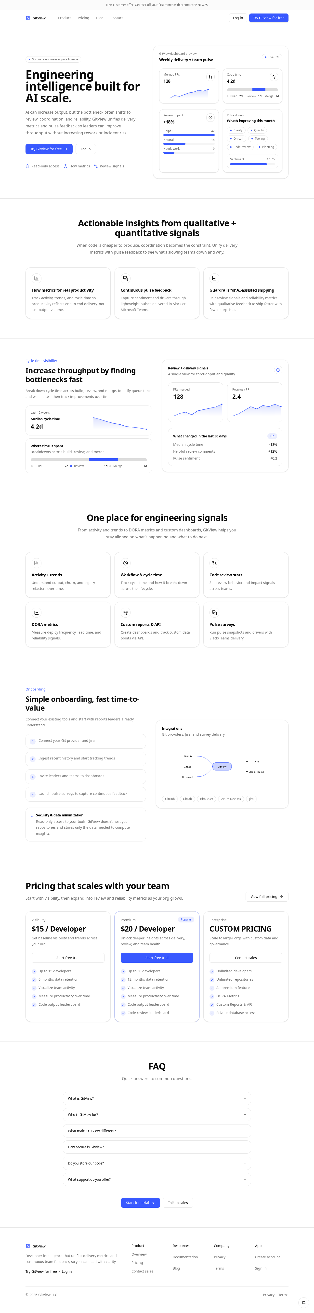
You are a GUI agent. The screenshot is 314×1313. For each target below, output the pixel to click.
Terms (219, 1268)
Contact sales (246, 957)
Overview (139, 1254)
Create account (267, 1257)
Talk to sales (178, 1202)
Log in (238, 17)
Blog (100, 17)
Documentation (185, 1257)
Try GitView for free (269, 17)
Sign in (261, 1268)
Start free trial (67, 957)
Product (64, 17)
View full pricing (264, 896)
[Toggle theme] (303, 1302)
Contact (116, 17)
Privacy (219, 1257)
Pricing (83, 17)
